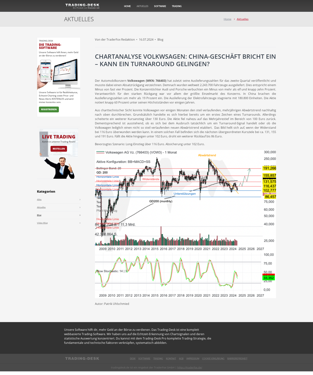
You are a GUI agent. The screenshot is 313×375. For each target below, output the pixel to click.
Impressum (192, 359)
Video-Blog (42, 223)
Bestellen (59, 148)
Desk (132, 359)
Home (127, 6)
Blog (39, 215)
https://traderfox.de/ (189, 367)
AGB (181, 359)
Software (160, 6)
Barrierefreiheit (237, 359)
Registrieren (49, 109)
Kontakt (171, 359)
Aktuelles (142, 6)
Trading (177, 6)
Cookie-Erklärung (213, 359)
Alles (39, 199)
